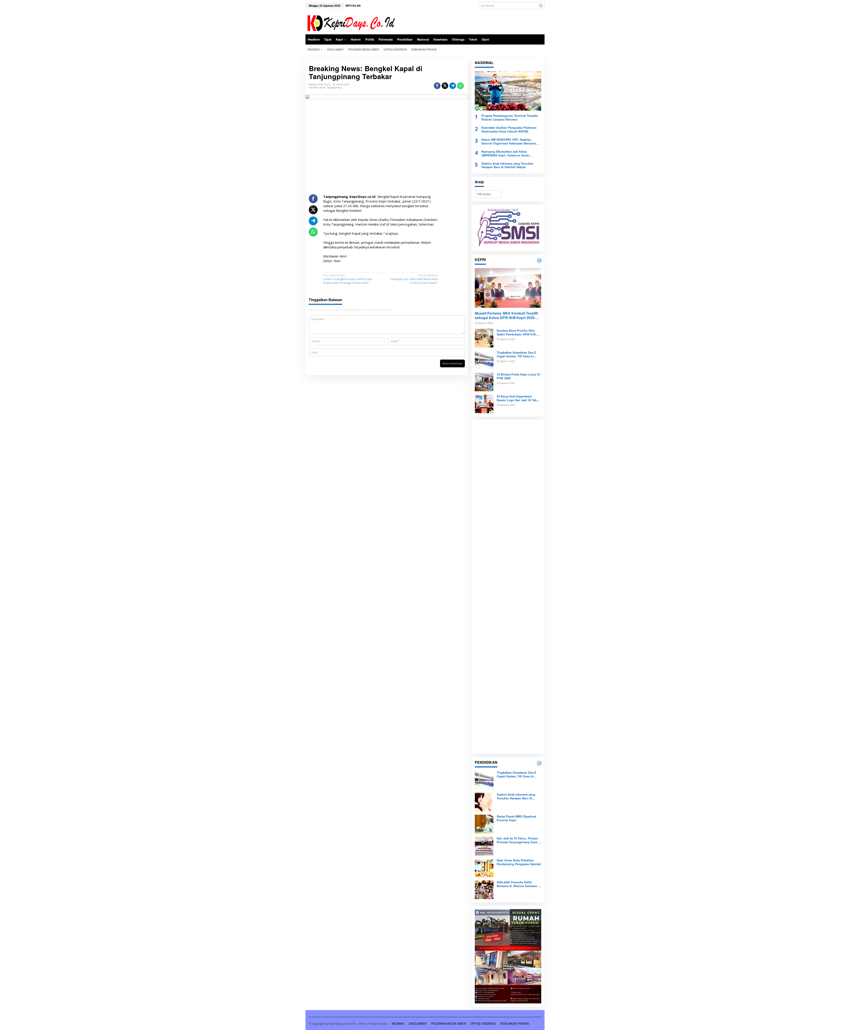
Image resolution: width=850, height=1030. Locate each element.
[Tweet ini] (445, 85)
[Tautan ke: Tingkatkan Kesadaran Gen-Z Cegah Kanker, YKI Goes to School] (484, 360)
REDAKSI (398, 1023)
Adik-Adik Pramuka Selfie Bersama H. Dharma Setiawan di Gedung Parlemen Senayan (519, 884)
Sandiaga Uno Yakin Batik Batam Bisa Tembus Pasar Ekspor (414, 279)
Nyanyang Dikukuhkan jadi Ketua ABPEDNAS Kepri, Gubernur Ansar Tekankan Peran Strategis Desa (505, 153)
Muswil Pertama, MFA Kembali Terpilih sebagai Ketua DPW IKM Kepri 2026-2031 (506, 315)
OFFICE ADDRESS (483, 1023)
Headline (313, 87)
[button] (541, 5)
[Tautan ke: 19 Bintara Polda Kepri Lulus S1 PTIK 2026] (484, 382)
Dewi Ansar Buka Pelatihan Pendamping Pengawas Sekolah (519, 862)
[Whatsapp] (460, 85)
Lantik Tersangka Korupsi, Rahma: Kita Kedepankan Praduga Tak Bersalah (347, 279)
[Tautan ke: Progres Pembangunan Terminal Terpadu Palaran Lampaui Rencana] (508, 91)
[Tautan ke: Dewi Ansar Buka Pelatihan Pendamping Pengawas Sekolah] (484, 868)
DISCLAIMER (418, 1023)
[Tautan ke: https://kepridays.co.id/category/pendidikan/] (539, 763)
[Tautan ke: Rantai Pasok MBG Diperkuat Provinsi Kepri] (484, 824)
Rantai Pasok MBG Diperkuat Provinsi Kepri (516, 818)
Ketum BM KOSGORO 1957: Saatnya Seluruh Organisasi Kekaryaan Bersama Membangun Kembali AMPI (508, 141)
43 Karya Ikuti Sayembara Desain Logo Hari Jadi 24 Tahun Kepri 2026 (518, 398)
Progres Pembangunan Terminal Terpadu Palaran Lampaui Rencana (509, 117)
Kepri (322, 87)
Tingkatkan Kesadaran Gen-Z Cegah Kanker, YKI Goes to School (516, 354)
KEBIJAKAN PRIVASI (514, 1023)
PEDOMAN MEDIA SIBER (448, 1023)
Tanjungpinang (334, 87)
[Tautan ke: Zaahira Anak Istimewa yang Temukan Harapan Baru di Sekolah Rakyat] (484, 802)
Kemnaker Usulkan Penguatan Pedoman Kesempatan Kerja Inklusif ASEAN (509, 129)
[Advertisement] (508, 587)
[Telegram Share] (452, 85)
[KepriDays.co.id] (350, 22)
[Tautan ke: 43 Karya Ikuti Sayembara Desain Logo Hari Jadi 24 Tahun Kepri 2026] (484, 404)
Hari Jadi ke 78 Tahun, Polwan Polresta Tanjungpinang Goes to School (519, 840)
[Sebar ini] (437, 85)
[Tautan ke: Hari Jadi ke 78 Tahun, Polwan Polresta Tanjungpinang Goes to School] (484, 846)
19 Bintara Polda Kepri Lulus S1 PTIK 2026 (519, 376)
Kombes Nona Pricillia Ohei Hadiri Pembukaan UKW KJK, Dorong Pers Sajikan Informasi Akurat (518, 332)
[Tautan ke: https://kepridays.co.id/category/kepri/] (539, 260)
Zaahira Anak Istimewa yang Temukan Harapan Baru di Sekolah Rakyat (507, 165)
